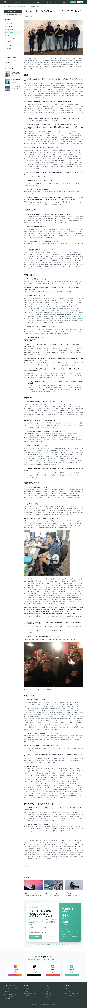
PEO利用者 (8, 57)
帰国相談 (80, 2)
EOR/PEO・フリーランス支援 (30, 993)
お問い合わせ (67, 989)
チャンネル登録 (53, 975)
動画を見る (75, 936)
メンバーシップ (48, 993)
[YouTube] (9, 998)
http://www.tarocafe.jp (61, 795)
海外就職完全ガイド (49, 995)
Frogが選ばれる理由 (34, 2)
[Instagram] (4, 998)
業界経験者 (8, 62)
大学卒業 (14, 57)
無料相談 (73, 2)
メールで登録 (71, 975)
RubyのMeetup (45, 427)
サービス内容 (48, 2)
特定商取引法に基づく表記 (70, 995)
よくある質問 (67, 991)
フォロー (34, 975)
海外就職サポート (27, 989)
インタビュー (10, 6)
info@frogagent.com (12, 996)
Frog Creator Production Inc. (11, 985)
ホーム (5, 6)
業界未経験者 (15, 60)
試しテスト (38, 452)
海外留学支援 (26, 988)
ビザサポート (26, 991)
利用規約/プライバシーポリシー (71, 993)
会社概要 (46, 989)
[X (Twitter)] (6, 998)
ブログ (41, 2)
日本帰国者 (8, 60)
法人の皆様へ (66, 2)
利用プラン (57, 2)
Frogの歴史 (47, 988)
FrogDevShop (27, 995)
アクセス (46, 991)
